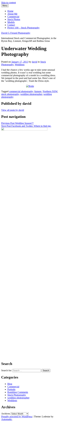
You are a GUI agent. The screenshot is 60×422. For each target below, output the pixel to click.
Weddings (19, 64)
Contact (11, 25)
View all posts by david (12, 110)
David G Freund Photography (15, 33)
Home (10, 11)
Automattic (6, 419)
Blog (9, 384)
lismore (37, 91)
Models (11, 22)
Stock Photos (13, 19)
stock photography (10, 94)
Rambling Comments (17, 392)
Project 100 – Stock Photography (23, 27)
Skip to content (8, 2)
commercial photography (21, 91)
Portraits (11, 389)
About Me (12, 13)
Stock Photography (16, 395)
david (34, 61)
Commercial (13, 16)
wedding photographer (31, 94)
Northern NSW (50, 91)
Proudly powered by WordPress (16, 416)
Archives (5, 413)
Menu (4, 5)
